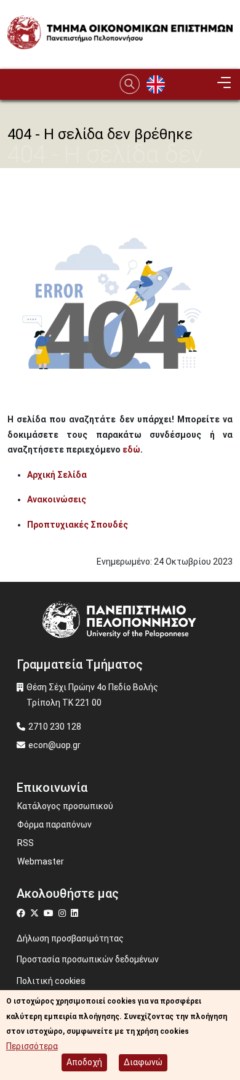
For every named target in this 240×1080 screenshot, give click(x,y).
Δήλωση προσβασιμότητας (70, 938)
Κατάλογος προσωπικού (65, 806)
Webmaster (40, 861)
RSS (25, 843)
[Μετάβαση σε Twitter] (36, 913)
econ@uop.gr (54, 745)
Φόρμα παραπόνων (54, 824)
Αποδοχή (84, 1062)
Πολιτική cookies (51, 981)
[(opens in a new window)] (22, 913)
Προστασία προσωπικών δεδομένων (88, 959)
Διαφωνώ (143, 1062)
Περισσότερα (32, 1046)
